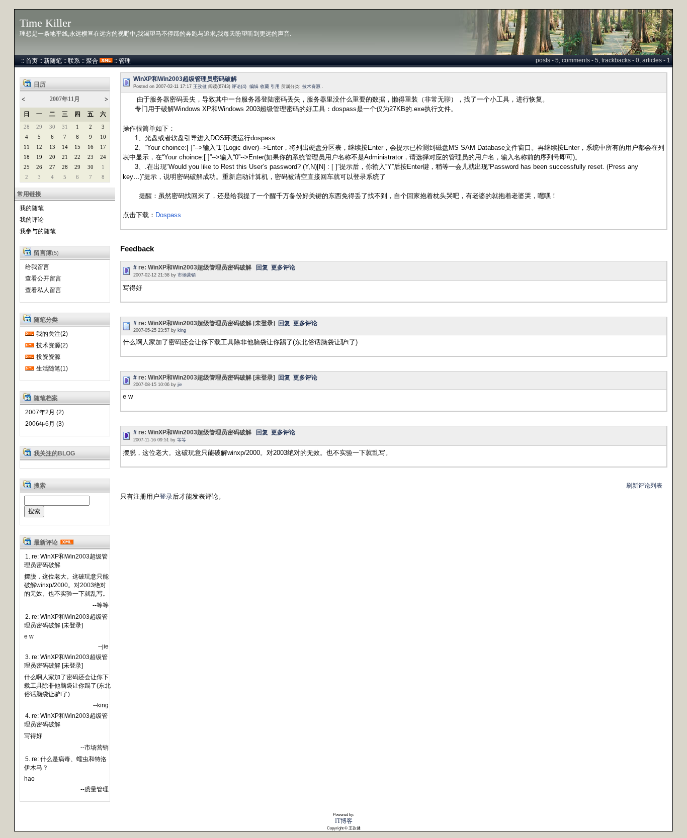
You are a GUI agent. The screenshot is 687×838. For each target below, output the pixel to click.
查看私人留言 (43, 290)
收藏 (264, 86)
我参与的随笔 (38, 231)
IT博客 (344, 820)
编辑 (254, 86)
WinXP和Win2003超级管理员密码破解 (185, 78)
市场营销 (187, 274)
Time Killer (45, 23)
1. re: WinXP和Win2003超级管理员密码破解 (66, 561)
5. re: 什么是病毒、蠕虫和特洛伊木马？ (65, 763)
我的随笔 (32, 208)
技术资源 (311, 86)
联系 (74, 60)
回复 (262, 267)
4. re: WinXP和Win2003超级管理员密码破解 (66, 720)
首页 (32, 60)
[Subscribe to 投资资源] (29, 356)
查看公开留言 (43, 278)
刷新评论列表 (644, 485)
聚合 (92, 60)
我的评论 (32, 219)
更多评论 (283, 267)
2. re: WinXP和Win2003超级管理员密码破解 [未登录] (66, 621)
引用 (275, 86)
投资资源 (48, 356)
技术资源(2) (52, 345)
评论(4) (239, 86)
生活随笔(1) (52, 368)
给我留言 (37, 266)
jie (180, 384)
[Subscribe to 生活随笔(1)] (29, 368)
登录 (166, 496)
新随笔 (53, 60)
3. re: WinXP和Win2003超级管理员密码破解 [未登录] (66, 661)
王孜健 (200, 86)
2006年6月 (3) (44, 423)
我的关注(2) (52, 333)
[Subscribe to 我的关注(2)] (29, 333)
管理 (125, 60)
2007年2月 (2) (44, 412)
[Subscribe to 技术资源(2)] (29, 345)
